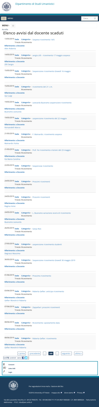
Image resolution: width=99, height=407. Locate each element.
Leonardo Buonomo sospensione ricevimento (51, 102)
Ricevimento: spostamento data (46, 323)
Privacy (80, 392)
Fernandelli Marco (12, 127)
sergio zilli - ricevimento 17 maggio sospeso (51, 55)
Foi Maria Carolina (12, 159)
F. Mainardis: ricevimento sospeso (47, 134)
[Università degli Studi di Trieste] (6, 10)
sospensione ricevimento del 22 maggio (49, 118)
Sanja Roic (36, 229)
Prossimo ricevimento (41, 276)
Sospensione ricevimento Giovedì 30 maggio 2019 (53, 260)
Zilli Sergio (9, 64)
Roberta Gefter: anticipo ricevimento (48, 291)
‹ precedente (34, 353)
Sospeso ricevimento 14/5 (43, 39)
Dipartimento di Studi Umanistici (34, 4)
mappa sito (55, 392)
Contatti (11, 365)
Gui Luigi (8, 96)
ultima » (78, 353)
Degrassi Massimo (12, 253)
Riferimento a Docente (14, 45)
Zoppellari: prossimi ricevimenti (46, 307)
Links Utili (11, 368)
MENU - (6, 25)
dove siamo (68, 392)
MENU (10, 18)
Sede (17, 39)
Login (10, 372)
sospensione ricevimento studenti (47, 244)
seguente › (66, 353)
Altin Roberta (10, 48)
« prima (21, 353)
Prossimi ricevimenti (41, 181)
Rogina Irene (10, 206)
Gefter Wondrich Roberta (15, 300)
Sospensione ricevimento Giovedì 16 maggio (51, 71)
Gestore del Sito (57, 386)
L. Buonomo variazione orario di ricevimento (51, 213)
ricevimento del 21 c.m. (42, 87)
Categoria (25, 39)
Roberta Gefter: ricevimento (44, 338)
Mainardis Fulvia (12, 143)
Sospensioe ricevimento (42, 166)
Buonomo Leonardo (13, 111)
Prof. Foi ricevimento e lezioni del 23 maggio (51, 150)
